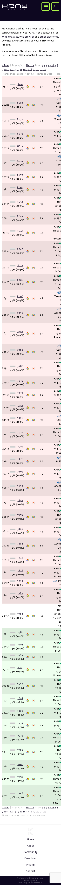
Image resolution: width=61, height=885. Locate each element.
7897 (20, 485)
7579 (20, 723)
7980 (20, 366)
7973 (20, 393)
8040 (20, 249)
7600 (20, 710)
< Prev (5, 65)
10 (5, 69)
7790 (20, 580)
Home (30, 839)
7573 (20, 735)
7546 (20, 793)
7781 (20, 632)
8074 (20, 160)
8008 (20, 280)
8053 (20, 201)
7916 (20, 446)
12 (11, 69)
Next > (30, 65)
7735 (20, 655)
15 (21, 69)
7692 (20, 683)
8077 (20, 146)
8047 (20, 216)
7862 (20, 543)
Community (30, 852)
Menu (45, 6)
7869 (20, 529)
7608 (20, 698)
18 (30, 69)
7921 (20, 432)
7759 (20, 644)
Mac (15, 36)
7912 (20, 459)
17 (27, 69)
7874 (20, 514)
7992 (20, 331)
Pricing (30, 864)
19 (34, 69)
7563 (20, 750)
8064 (20, 187)
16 (24, 69)
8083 (20, 102)
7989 (20, 349)
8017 (20, 265)
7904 (20, 471)
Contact (30, 871)
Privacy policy (30, 880)
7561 (20, 764)
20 (37, 69)
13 (15, 69)
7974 (20, 380)
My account (55, 6)
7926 (20, 417)
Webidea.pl (37, 883)
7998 (20, 312)
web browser (27, 36)
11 (8, 69)
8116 (20, 84)
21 (41, 69)
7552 (20, 776)
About (30, 845)
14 (18, 69)
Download (30, 858)
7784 (20, 593)
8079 (20, 119)
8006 (20, 296)
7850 (20, 558)
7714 (20, 667)
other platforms (49, 36)
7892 (20, 500)
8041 (20, 230)
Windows (7, 36)
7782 (20, 613)
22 (44, 69)
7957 (20, 405)
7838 (20, 570)
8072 (20, 174)
